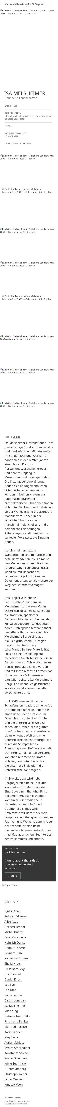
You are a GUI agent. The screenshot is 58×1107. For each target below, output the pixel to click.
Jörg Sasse (11, 1037)
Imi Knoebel (12, 974)
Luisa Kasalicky (14, 969)
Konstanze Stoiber (16, 1053)
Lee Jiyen (10, 985)
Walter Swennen (15, 1058)
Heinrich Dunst (14, 942)
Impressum (9, 1098)
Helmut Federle (14, 948)
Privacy (18, 1098)
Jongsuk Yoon (13, 1084)
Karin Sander (13, 1032)
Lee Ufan (10, 990)
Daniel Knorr (13, 979)
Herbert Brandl (14, 927)
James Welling (14, 1079)
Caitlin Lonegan (15, 1000)
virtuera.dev (23, 1104)
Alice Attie (11, 921)
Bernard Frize (13, 953)
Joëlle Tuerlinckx (15, 1063)
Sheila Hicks (12, 963)
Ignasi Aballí (12, 911)
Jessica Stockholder (17, 1048)
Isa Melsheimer (14, 852)
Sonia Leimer (13, 995)
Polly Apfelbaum (15, 916)
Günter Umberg (15, 1069)
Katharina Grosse (16, 958)
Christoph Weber (15, 1074)
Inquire (13, 876)
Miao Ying (11, 1011)
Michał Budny (13, 932)
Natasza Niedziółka (17, 1016)
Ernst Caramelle (15, 937)
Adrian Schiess (14, 1042)
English (17, 436)
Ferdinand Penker (16, 1021)
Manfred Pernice (15, 1027)
